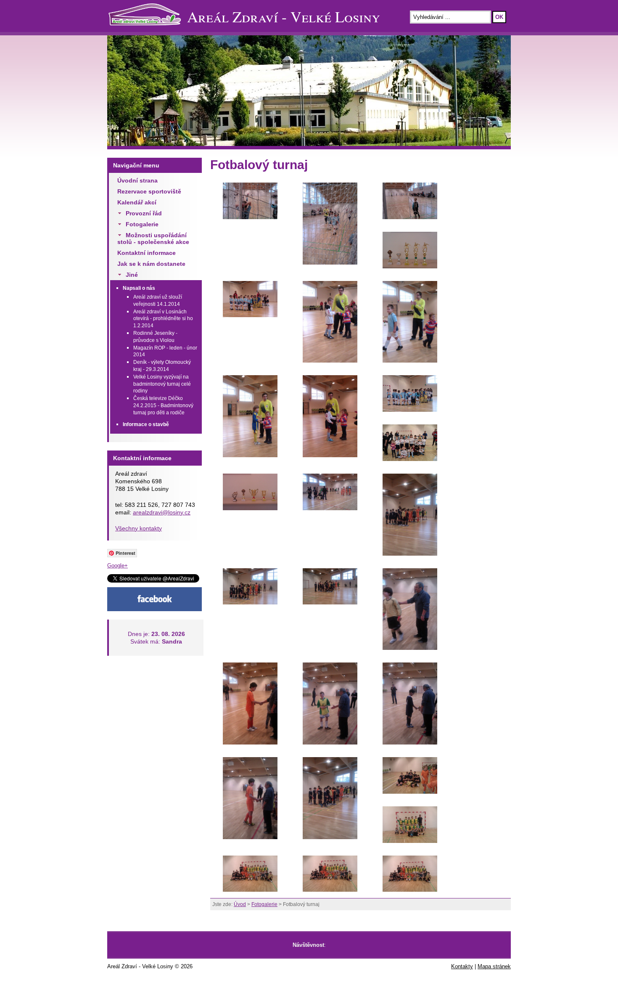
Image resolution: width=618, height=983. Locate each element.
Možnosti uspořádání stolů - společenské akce (153, 238)
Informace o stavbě (146, 424)
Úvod (240, 904)
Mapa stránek (494, 966)
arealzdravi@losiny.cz (161, 512)
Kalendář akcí (136, 202)
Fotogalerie (142, 224)
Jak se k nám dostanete (151, 263)
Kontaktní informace (146, 252)
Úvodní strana (137, 180)
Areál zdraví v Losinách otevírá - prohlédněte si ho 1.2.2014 (163, 319)
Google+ (117, 565)
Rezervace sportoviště (149, 191)
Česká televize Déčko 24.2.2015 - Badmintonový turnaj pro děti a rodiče (163, 405)
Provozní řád (144, 213)
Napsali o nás (139, 288)
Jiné (132, 274)
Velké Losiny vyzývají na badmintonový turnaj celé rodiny (162, 384)
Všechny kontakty (138, 528)
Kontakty (462, 966)
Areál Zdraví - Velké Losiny (283, 16)
